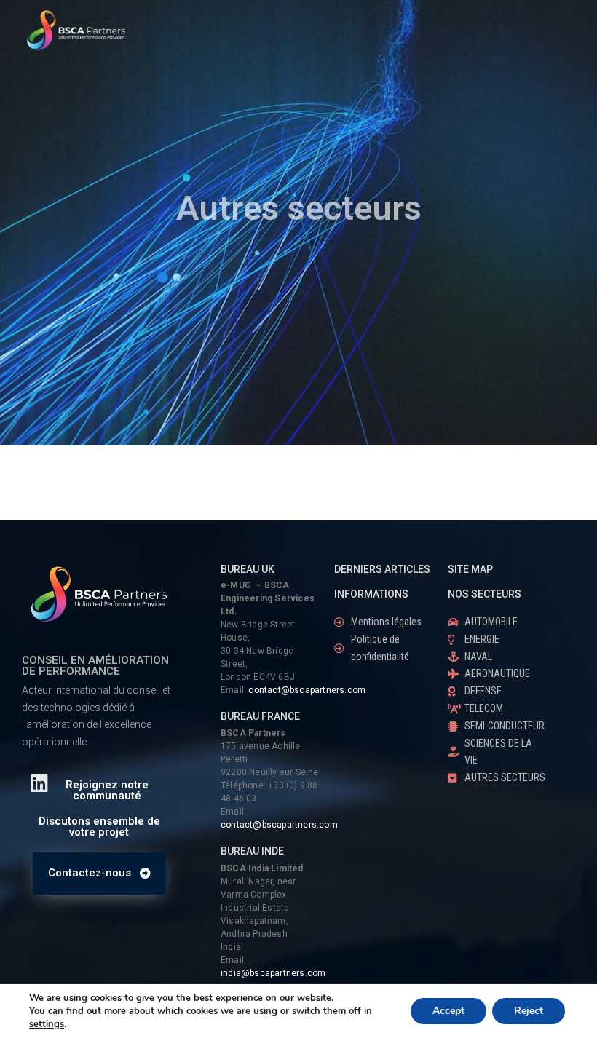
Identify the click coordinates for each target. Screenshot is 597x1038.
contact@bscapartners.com (306, 690)
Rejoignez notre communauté (107, 790)
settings (46, 1024)
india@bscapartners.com (273, 973)
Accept (448, 1011)
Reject (528, 1011)
